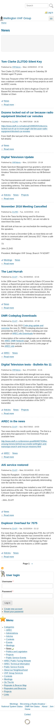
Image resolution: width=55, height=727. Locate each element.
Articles (7, 195)
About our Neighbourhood (16, 670)
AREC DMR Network (14, 341)
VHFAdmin (16, 67)
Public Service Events (16, 658)
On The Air (9, 682)
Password (7, 591)
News (6, 101)
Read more (9, 105)
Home (3, 23)
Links (6, 694)
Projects (25, 195)
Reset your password (13, 612)
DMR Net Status (32, 706)
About (44, 706)
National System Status (12, 706)
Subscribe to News (2, 568)
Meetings (8, 260)
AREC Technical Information (17, 664)
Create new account (13, 609)
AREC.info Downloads (22, 333)
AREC (7, 353)
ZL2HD (15, 122)
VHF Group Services (13, 673)
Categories (9, 627)
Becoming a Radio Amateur (32, 704)
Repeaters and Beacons (15, 688)
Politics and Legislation (16, 652)
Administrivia (12, 633)
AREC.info (9, 346)
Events (9, 642)
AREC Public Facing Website (17, 661)
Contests (10, 639)
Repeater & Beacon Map (15, 685)
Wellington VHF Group (17, 18)
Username (7, 581)
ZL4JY (14, 277)
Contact (27, 714)
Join (51, 706)
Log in (50, 12)
